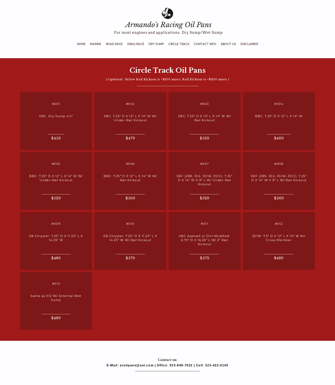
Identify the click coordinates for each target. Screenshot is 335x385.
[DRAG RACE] (135, 48)
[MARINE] (95, 48)
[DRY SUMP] (156, 48)
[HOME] (81, 48)
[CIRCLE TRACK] (179, 48)
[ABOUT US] (228, 48)
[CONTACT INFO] (205, 48)
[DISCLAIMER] (249, 48)
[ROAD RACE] (114, 48)
